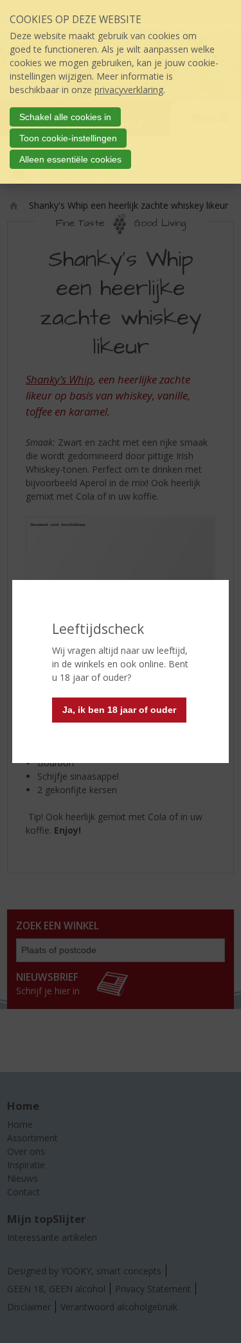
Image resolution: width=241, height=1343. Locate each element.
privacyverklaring (128, 89)
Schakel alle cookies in (65, 117)
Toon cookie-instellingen (68, 138)
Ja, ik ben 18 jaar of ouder (119, 710)
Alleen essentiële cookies (70, 159)
